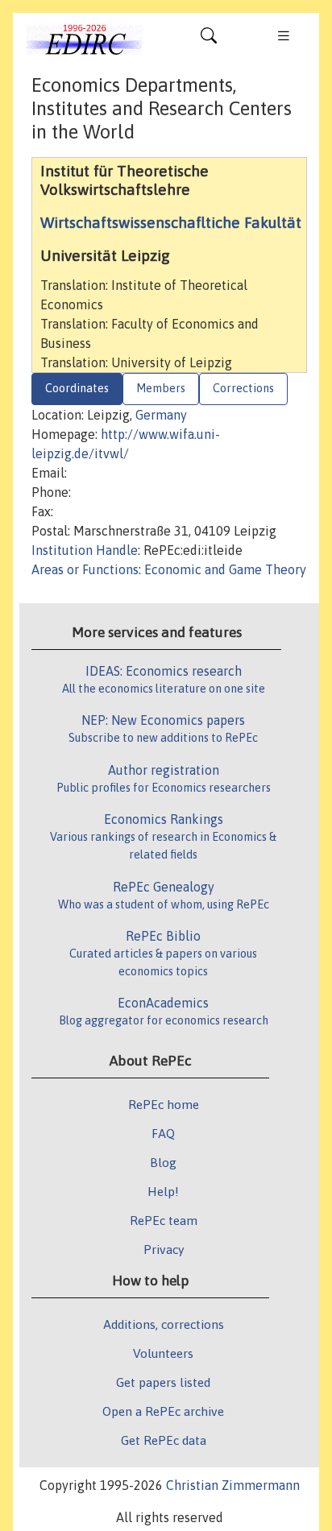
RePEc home (163, 1104)
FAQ (163, 1133)
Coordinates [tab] (77, 388)
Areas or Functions (85, 569)
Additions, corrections (163, 1324)
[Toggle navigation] (208, 39)
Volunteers (163, 1353)
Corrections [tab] (243, 388)
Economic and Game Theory (225, 569)
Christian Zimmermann (233, 1485)
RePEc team (163, 1220)
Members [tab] (160, 388)
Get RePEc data (163, 1440)
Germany (161, 415)
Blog (163, 1162)
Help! (163, 1191)
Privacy (163, 1249)
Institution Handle (84, 550)
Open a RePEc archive (163, 1411)
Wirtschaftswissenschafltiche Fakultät (170, 222)
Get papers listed (163, 1382)
